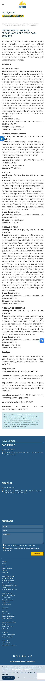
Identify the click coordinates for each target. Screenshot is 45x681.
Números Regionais (8, 580)
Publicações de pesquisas (9, 589)
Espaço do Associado (8, 616)
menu (3, 4)
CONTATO (5, 640)
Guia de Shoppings (8, 626)
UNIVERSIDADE (7, 593)
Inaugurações (6, 587)
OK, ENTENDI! (8, 678)
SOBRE (4, 561)
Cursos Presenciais (7, 600)
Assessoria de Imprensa (9, 645)
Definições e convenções (9, 585)
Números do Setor (7, 578)
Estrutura (5, 566)
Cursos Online (6, 597)
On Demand (6, 602)
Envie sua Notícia (7, 618)
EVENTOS (5, 608)
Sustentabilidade (7, 568)
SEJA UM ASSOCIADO (9, 622)
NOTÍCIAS (5, 611)
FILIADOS (5, 632)
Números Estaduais (8, 583)
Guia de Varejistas (7, 637)
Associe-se (5, 628)
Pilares (4, 564)
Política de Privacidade (28, 545)
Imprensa (5, 572)
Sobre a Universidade (8, 595)
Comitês (4, 570)
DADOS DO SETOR (8, 576)
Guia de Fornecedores (8, 634)
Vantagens (5, 624)
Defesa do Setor (6, 614)
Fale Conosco (6, 642)
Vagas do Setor (6, 604)
